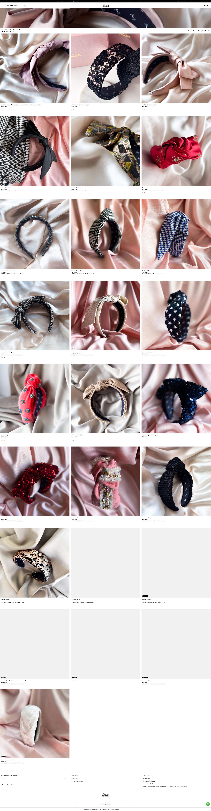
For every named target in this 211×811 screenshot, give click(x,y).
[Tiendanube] (105, 804)
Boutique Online (75, 778)
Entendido (123, 809)
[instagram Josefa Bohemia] (3, 784)
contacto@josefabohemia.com (150, 783)
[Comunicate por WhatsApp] (208, 804)
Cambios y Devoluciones (77, 781)
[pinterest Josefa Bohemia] (11, 784)
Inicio (2, 29)
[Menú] (3, 5)
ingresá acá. (121, 801)
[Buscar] (24, 5)
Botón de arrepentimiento (131, 801)
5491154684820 (146, 778)
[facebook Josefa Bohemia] (7, 784)
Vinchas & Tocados (7, 29)
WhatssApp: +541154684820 (149, 781)
